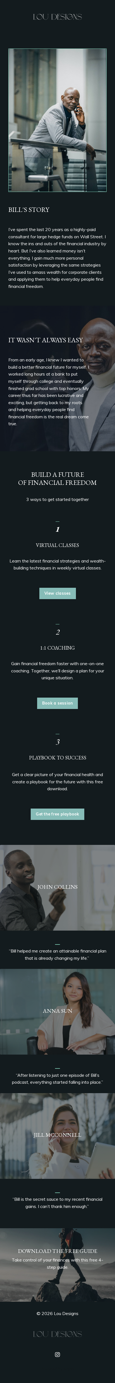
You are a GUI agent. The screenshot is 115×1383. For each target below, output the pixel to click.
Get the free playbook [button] (57, 814)
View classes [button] (57, 593)
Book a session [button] (57, 703)
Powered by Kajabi (57, 1368)
